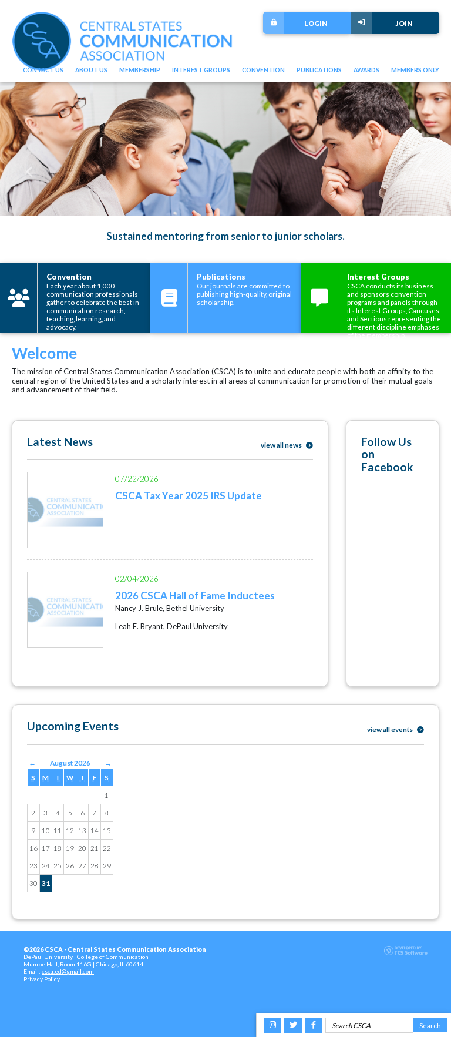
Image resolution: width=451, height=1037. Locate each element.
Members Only (415, 69)
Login (316, 23)
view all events (390, 729)
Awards (366, 69)
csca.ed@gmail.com (68, 971)
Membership (139, 69)
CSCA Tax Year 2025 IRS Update (188, 495)
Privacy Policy (41, 978)
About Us (91, 69)
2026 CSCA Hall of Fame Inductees (195, 595)
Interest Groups (201, 69)
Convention (263, 69)
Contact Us (43, 69)
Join (404, 23)
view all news (282, 445)
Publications (319, 69)
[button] (29, 172)
